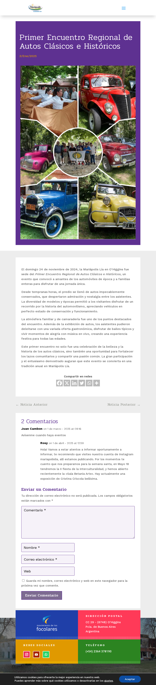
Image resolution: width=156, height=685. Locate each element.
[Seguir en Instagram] (26, 654)
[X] (67, 383)
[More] (96, 383)
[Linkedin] (74, 383)
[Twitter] (81, 383)
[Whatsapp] (89, 383)
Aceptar (130, 679)
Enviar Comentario (41, 595)
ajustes (108, 680)
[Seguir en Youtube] (36, 654)
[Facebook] (59, 383)
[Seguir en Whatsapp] (46, 654)
